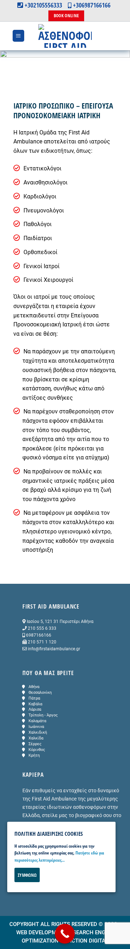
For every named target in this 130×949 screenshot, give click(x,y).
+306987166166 (91, 5)
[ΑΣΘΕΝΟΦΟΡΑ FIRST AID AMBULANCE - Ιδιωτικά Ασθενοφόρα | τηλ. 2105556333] (65, 36)
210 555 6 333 (42, 628)
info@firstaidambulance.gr (54, 648)
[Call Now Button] (65, 934)
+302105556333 (44, 5)
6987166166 (38, 635)
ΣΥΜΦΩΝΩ (27, 875)
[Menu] (19, 36)
